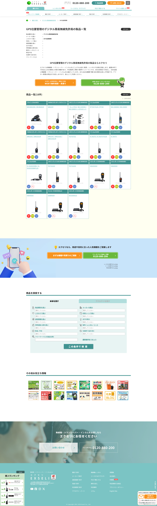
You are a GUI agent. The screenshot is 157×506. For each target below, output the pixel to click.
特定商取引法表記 (115, 484)
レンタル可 (70, 127)
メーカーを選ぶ (88, 307)
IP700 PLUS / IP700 (97, 107)
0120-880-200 (81, 3)
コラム (93, 491)
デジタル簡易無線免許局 (49, 20)
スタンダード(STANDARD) (97, 161)
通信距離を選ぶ (40, 319)
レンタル (90, 325)
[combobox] (56, 310)
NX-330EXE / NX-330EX (119, 107)
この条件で (78, 346)
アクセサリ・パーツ (122, 14)
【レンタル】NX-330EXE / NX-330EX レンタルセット (78, 108)
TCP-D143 (51, 166)
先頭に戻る (155, 485)
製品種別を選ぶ (40, 307)
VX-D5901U (73, 195)
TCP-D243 (72, 166)
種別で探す (48, 14)
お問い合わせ (117, 3)
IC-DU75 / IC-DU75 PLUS (98, 136)
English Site (113, 491)
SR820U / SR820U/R (34, 136)
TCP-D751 (72, 136)
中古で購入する (96, 480)
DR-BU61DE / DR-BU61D (35, 107)
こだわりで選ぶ (40, 313)
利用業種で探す (107, 14)
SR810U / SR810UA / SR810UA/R (55, 137)
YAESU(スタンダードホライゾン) (57, 102)
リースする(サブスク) (97, 476)
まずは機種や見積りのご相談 (64, 255)
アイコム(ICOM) (94, 102)
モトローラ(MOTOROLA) (55, 191)
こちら (116, 264)
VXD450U (30, 195)
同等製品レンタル (53, 127)
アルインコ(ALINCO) (33, 102)
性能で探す (92, 14)
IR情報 (112, 480)
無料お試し (94, 484)
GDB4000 (51, 195)
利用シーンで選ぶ (88, 313)
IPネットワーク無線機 (33, 14)
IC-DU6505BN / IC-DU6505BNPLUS (33, 167)
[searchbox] (57, 310)
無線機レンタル (96, 472)
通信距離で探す (77, 14)
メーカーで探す (63, 14)
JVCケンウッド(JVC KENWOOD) (78, 102)
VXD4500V (93, 166)
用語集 (112, 472)
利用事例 (93, 487)
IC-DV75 (114, 136)
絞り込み (125, 29)
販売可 (28, 127)
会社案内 (112, 476)
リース (96, 325)
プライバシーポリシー (117, 487)
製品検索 (100, 3)
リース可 (32, 127)
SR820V (50, 107)
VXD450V (114, 166)
